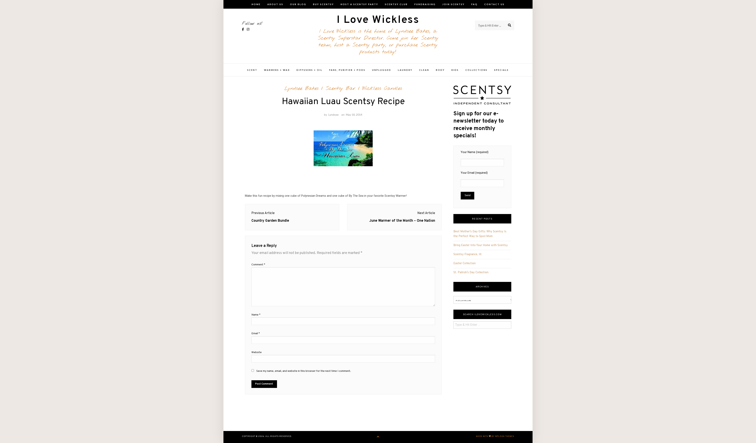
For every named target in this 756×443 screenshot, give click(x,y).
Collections (476, 70)
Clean (424, 70)
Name (255, 315)
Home (256, 4)
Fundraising (425, 4)
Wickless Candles (382, 88)
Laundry (405, 70)
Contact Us (494, 4)
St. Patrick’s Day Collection (470, 272)
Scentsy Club (396, 4)
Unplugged (381, 70)
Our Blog (298, 4)
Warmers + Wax (277, 70)
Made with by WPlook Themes (495, 436)
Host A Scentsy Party (359, 4)
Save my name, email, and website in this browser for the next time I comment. (303, 371)
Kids (455, 70)
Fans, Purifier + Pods (347, 70)
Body (440, 70)
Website (256, 352)
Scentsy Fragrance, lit (467, 254)
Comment (258, 264)
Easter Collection (464, 263)
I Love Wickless (378, 20)
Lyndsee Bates (301, 88)
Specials (501, 70)
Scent (252, 70)
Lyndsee (333, 114)
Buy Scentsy (323, 4)
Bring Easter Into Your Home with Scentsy (480, 245)
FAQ (474, 4)
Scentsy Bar (340, 88)
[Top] (378, 437)
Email (255, 333)
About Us (275, 4)
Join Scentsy (453, 4)
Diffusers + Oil (309, 70)
